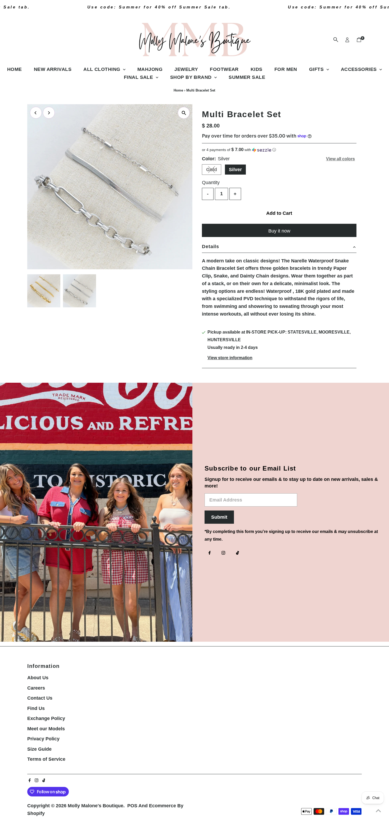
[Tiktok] (237, 553)
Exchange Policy (46, 718)
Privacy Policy (43, 738)
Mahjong (149, 69)
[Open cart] (359, 39)
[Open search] (335, 39)
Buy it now (279, 231)
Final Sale (139, 77)
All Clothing (102, 69)
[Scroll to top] (378, 810)
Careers (36, 688)
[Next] (49, 113)
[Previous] (36, 113)
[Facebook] (209, 553)
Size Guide (39, 749)
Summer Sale (247, 77)
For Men (285, 69)
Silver (235, 169)
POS (132, 805)
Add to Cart (279, 213)
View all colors (340, 159)
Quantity (211, 182)
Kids (257, 69)
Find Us (36, 708)
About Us (37, 677)
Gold (213, 171)
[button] (279, 149)
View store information (229, 358)
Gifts (317, 69)
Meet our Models (46, 728)
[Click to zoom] (184, 113)
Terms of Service (46, 759)
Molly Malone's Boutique (95, 805)
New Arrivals (52, 69)
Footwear (224, 69)
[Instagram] (223, 553)
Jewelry (186, 69)
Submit (219, 517)
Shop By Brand (191, 77)
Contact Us (39, 698)
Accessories (359, 69)
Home (14, 69)
